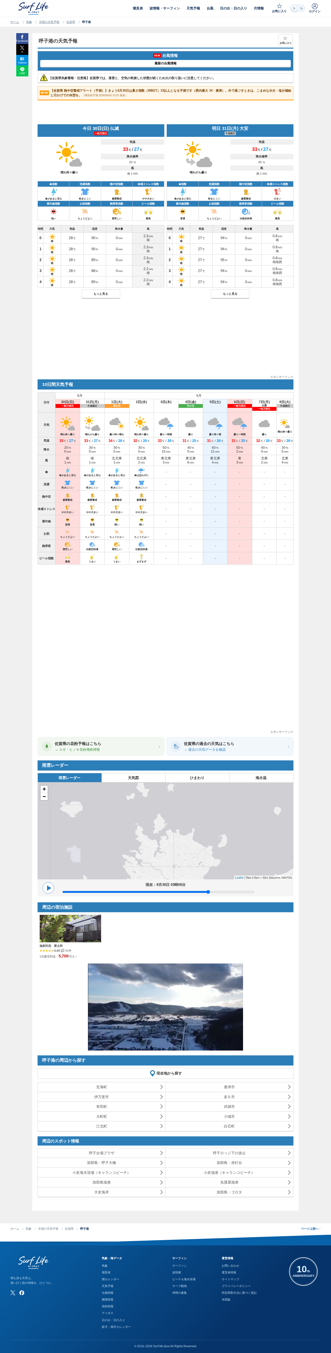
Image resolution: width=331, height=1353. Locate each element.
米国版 (226, 1299)
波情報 (176, 1272)
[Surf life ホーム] (34, 8)
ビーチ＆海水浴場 (184, 1279)
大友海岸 (101, 1192)
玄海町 (101, 1087)
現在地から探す (169, 1073)
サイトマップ (230, 1279)
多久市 (229, 1097)
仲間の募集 (179, 1292)
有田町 (101, 1106)
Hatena (22, 62)
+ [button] (44, 789)
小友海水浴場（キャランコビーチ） (101, 1172)
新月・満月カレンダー (116, 1327)
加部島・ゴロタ (229, 1192)
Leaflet (239, 877)
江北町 (101, 1126)
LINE (22, 73)
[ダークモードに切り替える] (298, 8)
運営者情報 (229, 1272)
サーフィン (179, 1265)
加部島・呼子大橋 (101, 1163)
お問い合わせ (230, 1265)
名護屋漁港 (229, 1182)
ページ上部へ (311, 1228)
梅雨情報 (107, 1299)
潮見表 (106, 1272)
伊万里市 (101, 1097)
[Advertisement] (165, 341)
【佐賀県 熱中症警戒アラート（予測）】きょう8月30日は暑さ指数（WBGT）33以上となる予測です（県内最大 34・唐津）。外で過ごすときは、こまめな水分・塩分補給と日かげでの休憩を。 (166, 93)
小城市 (229, 1116)
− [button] (44, 797)
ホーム (14, 22)
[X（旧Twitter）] (12, 1292)
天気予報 (107, 1286)
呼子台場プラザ (101, 1153)
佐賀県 (70, 22)
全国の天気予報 (49, 22)
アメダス (107, 1313)
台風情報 (107, 1292)
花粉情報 (107, 1306)
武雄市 (229, 1106)
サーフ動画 (179, 1286)
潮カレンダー (110, 1279)
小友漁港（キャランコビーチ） (229, 1172)
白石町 (229, 1126)
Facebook (22, 40)
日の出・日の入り (113, 1320)
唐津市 (229, 1087)
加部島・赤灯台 (229, 1163)
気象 (29, 22)
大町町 (101, 1116)
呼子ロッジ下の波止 (229, 1153)
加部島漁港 (102, 1182)
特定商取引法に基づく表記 (239, 1292)
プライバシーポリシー (236, 1286)
